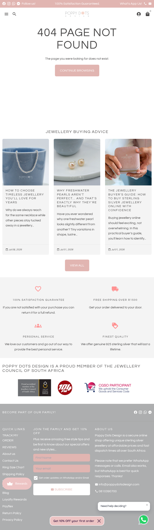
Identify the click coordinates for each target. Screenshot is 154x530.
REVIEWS (9, 447)
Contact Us (10, 460)
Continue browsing (77, 70)
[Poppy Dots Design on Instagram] (8, 3)
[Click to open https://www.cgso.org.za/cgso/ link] (107, 388)
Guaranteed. (90, 3)
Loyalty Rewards (14, 499)
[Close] (99, 521)
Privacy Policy (12, 519)
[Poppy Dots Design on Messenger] (18, 3)
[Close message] (147, 505)
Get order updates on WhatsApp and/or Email (64, 478)
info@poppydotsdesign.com (117, 484)
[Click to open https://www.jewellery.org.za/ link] (34, 388)
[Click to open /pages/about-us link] (65, 388)
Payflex (7, 506)
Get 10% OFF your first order (73, 521)
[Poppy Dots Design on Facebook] (4, 3)
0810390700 (106, 491)
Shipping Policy (13, 474)
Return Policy (11, 513)
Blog (5, 492)
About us (8, 453)
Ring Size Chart (13, 467)
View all (77, 265)
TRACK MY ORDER (10, 438)
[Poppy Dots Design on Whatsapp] (13, 3)
